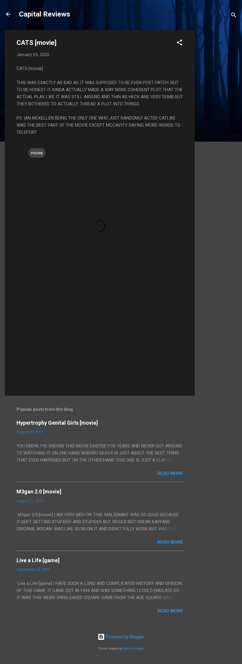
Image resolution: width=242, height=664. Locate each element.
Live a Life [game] (38, 560)
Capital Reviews (44, 14)
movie (37, 153)
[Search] (233, 16)
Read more (170, 473)
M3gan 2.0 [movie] (39, 491)
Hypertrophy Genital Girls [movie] (57, 423)
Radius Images (133, 648)
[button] (179, 43)
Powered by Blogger (125, 637)
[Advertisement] (218, 118)
